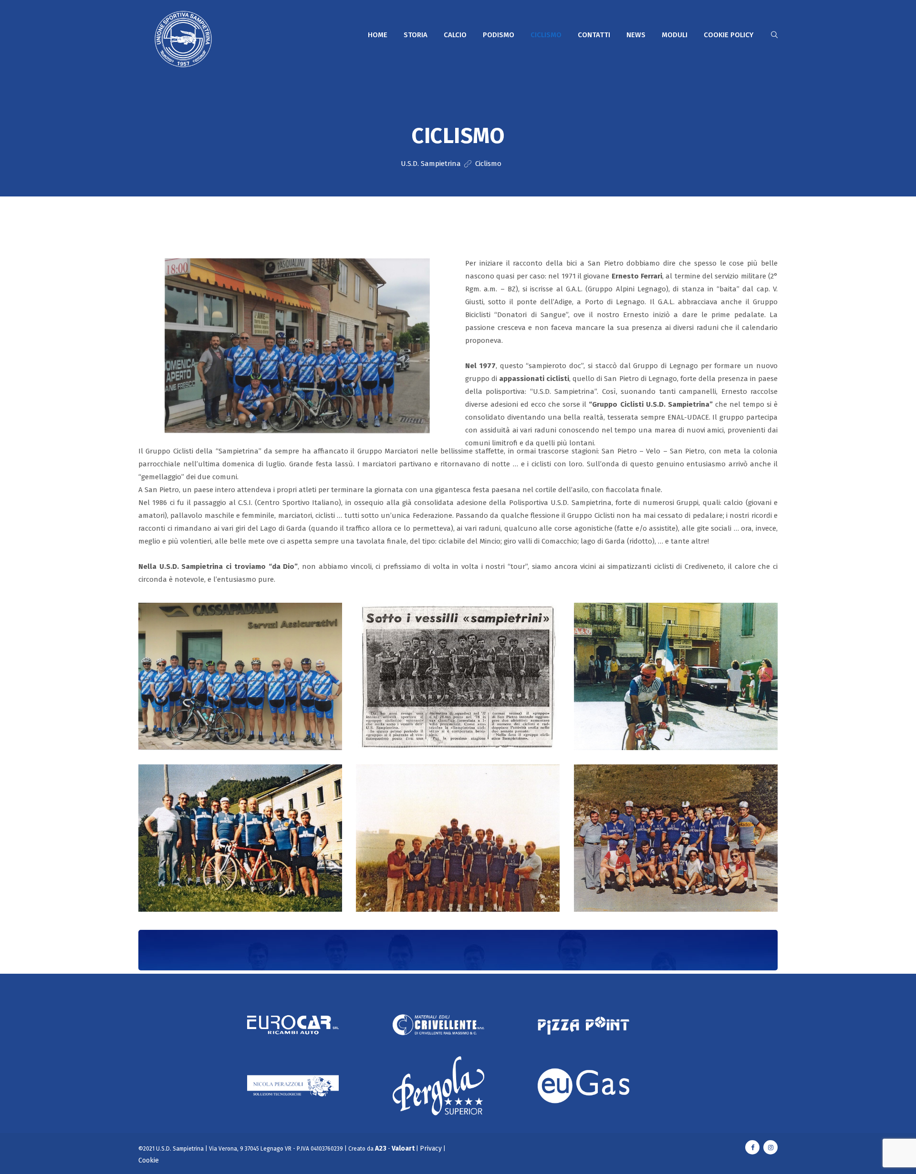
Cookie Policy (728, 35)
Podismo (498, 35)
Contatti (594, 35)
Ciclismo (546, 35)
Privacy (431, 1148)
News (635, 35)
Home (377, 35)
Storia (415, 35)
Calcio (455, 35)
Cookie (148, 1160)
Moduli (674, 35)
